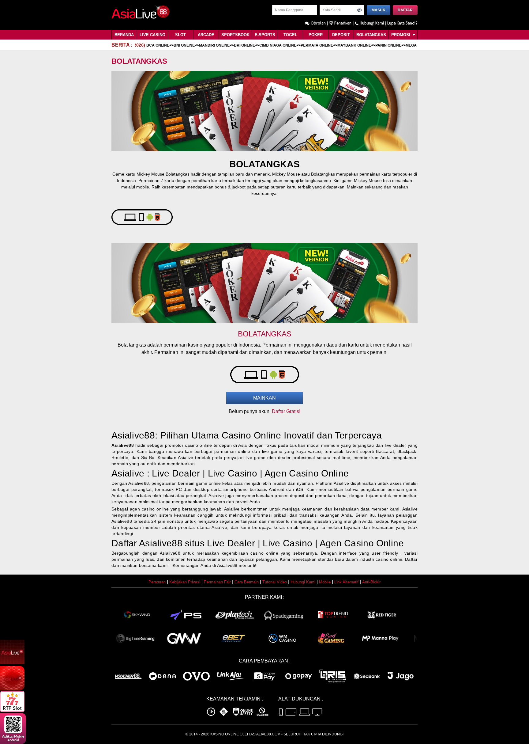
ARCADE (206, 34)
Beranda (124, 34)
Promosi (401, 34)
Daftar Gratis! (286, 411)
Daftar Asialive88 (146, 543)
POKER (316, 34)
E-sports (265, 34)
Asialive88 (122, 445)
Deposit (341, 34)
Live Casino (152, 34)
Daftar (405, 10)
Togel (290, 34)
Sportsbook (235, 34)
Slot (180, 34)
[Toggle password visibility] (359, 10)
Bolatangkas (371, 34)
